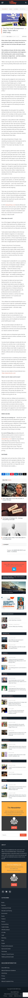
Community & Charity (6, 908)
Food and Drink (5, 924)
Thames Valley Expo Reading (15, 626)
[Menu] (2, 2)
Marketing (3, 937)
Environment (4, 913)
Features (3, 918)
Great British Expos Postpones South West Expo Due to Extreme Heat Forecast (17, 734)
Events (3, 916)
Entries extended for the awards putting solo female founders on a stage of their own (17, 726)
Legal (2, 935)
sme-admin (8, 36)
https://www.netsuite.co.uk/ (9, 373)
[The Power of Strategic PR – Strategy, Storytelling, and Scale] (14, 509)
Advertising (4, 973)
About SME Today (5, 967)
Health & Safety (5, 927)
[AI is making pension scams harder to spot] (4, 667)
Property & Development (7, 946)
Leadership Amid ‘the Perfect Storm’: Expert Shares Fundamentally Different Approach (17, 788)
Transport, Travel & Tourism (7, 954)
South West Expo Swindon (15, 620)
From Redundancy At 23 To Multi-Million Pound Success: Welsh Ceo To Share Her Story (17, 682)
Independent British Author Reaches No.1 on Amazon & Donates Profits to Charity (17, 748)
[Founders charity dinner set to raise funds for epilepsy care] (4, 754)
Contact (3, 978)
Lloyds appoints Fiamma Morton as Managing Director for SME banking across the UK (17, 690)
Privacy (3, 975)
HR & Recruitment (5, 929)
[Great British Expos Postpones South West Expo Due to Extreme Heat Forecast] (4, 732)
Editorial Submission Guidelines (8, 970)
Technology (4, 951)
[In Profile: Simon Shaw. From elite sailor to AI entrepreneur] (14, 529)
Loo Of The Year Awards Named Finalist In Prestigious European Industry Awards (16, 712)
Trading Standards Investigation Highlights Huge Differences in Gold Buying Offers (17, 661)
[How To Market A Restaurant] (4, 774)
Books (2, 902)
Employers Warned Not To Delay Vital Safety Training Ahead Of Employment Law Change (18, 704)
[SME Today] (13, 2)
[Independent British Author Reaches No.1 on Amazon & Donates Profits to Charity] (4, 746)
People (3, 943)
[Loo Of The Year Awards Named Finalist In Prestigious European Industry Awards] (4, 710)
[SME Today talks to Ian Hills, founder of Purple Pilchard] (14, 490)
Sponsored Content (6, 948)
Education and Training (6, 910)
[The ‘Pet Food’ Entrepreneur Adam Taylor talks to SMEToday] (14, 20)
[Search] (26, 2)
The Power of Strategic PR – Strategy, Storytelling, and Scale (13, 518)
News (2, 940)
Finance (3, 921)
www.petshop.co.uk (10, 205)
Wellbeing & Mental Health (7, 956)
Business (3, 905)
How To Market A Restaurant (15, 774)
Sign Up (14, 827)
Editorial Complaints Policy (7, 981)
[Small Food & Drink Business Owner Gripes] (4, 767)
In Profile (24, 36)
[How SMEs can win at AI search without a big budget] (4, 639)
